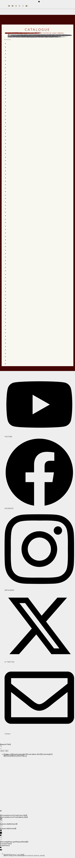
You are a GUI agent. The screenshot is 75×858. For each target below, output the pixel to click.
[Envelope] (26, 6)
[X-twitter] (19, 6)
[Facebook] (12, 6)
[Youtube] (9, 6)
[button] (39, 1)
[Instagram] (16, 6)
